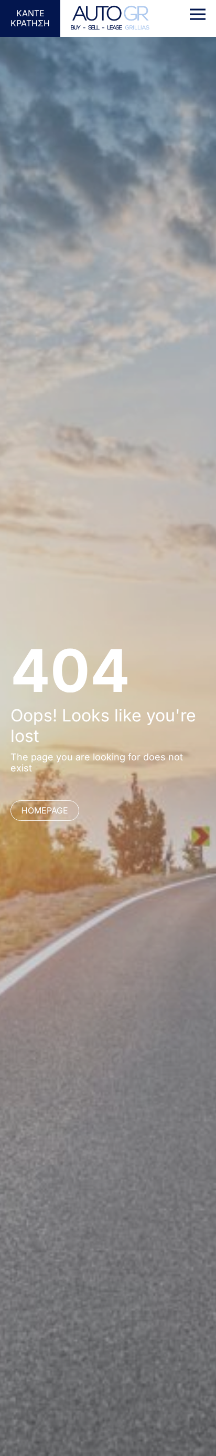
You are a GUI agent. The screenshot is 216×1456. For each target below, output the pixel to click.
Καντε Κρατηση (30, 18)
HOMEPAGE (44, 810)
